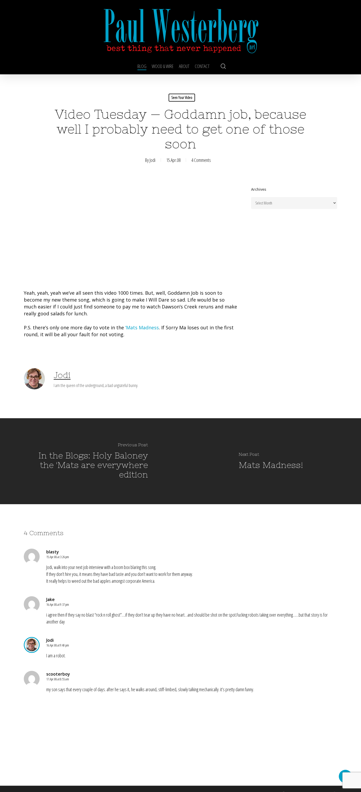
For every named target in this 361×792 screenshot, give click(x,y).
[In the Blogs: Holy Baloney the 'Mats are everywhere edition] (90, 461)
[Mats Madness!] (271, 461)
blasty (52, 552)
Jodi (152, 160)
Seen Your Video (181, 97)
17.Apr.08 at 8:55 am (57, 679)
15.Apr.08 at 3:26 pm (57, 556)
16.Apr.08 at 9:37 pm (57, 604)
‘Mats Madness (142, 327)
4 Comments (201, 160)
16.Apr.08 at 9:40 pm (57, 645)
